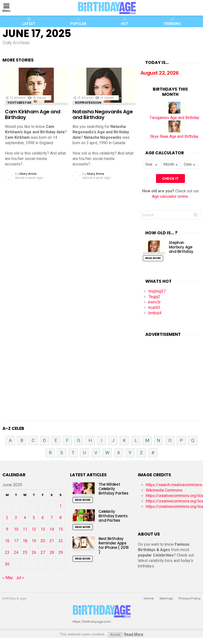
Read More (153, 258)
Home (149, 598)
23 (7, 552)
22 (60, 540)
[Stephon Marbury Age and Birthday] (154, 247)
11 (25, 529)
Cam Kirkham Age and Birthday (32, 114)
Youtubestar (19, 102)
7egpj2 (154, 296)
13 (43, 529)
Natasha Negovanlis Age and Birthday (103, 114)
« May (7, 577)
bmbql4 (154, 313)
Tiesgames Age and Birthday (174, 117)
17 (16, 540)
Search (196, 215)
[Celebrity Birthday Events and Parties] (84, 516)
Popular (78, 24)
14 (52, 529)
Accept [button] (115, 634)
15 (60, 529)
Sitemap (166, 598)
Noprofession (88, 102)
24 (16, 552)
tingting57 (157, 291)
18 (25, 540)
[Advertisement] (171, 373)
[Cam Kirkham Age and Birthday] (36, 86)
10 (16, 529)
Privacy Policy (190, 598)
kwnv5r (154, 302)
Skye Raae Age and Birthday (174, 136)
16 (7, 540)
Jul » (20, 577)
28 (52, 552)
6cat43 (154, 307)
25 (25, 552)
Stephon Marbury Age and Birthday (181, 247)
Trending (172, 24)
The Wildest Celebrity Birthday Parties (113, 489)
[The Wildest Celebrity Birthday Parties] (84, 489)
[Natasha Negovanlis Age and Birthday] (104, 86)
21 (52, 540)
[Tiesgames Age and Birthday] (174, 112)
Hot (124, 24)
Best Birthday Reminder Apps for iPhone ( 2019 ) (114, 545)
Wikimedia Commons (164, 490)
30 (7, 564)
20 (43, 540)
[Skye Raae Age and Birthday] (174, 131)
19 (34, 540)
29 (60, 552)
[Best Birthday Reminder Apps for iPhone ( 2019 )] (84, 544)
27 (43, 552)
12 (34, 529)
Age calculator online (170, 196)
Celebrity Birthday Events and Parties (113, 516)
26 (34, 552)
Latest (28, 24)
